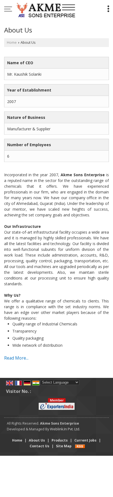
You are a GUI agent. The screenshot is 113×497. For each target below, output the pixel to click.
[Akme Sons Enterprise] (45, 9)
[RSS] (80, 446)
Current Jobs (85, 440)
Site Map (64, 446)
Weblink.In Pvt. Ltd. (65, 429)
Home (12, 42)
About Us (37, 440)
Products (60, 440)
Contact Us (39, 446)
